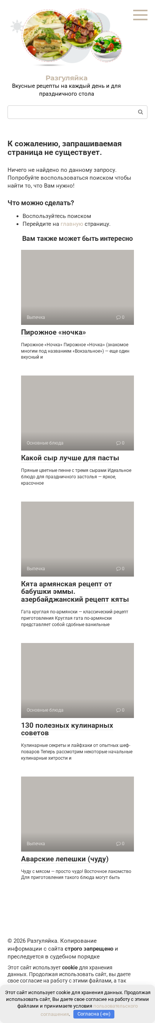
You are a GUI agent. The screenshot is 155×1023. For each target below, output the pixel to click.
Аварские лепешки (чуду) (65, 859)
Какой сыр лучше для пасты (70, 458)
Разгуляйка (67, 78)
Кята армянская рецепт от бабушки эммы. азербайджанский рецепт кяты (75, 592)
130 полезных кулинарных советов (67, 729)
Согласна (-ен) (94, 1014)
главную (72, 224)
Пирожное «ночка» (53, 332)
